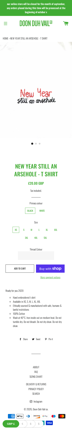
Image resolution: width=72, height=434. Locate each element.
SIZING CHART (36, 376)
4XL (35, 238)
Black (30, 210)
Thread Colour (36, 249)
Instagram (37, 401)
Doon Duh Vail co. (40, 409)
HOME (5, 38)
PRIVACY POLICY (36, 389)
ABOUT (36, 367)
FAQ (36, 372)
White (42, 210)
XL (47, 230)
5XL (45, 238)
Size (36, 222)
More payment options (50, 277)
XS (16, 230)
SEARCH (36, 393)
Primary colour (36, 203)
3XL (26, 238)
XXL (55, 230)
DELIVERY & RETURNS (36, 384)
